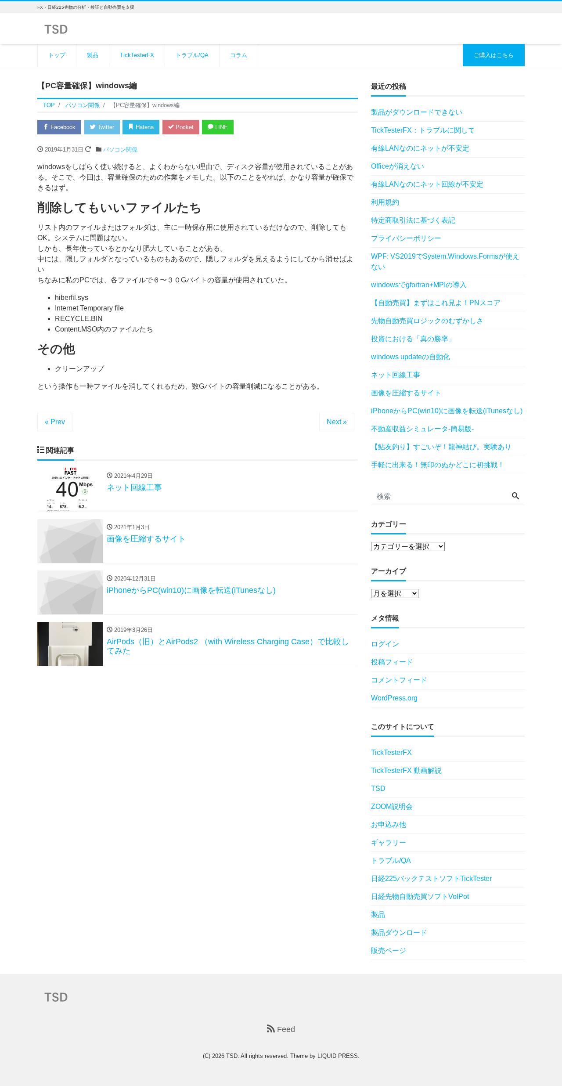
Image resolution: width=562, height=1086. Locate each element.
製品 (92, 55)
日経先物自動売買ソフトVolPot (420, 896)
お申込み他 (388, 824)
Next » (337, 422)
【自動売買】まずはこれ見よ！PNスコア (436, 303)
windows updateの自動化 (410, 357)
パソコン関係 (120, 149)
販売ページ (388, 950)
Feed (285, 1029)
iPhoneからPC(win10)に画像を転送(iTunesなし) (446, 411)
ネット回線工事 (395, 375)
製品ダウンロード (399, 932)
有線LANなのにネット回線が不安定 (427, 184)
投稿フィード (392, 662)
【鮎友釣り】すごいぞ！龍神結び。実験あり (441, 447)
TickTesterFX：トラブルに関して (423, 130)
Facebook (62, 127)
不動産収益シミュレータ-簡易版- (422, 429)
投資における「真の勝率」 (413, 339)
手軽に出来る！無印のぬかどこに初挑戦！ (437, 465)
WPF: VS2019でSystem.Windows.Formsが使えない (445, 262)
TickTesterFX (137, 55)
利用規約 (385, 202)
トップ (56, 55)
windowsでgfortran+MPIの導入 (419, 285)
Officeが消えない (397, 166)
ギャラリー (388, 842)
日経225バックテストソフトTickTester (431, 878)
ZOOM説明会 (392, 806)
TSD (378, 788)
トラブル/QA (192, 55)
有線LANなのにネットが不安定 (420, 148)
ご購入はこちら (494, 55)
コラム (238, 55)
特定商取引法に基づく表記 (413, 220)
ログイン (385, 644)
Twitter (105, 127)
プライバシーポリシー (406, 238)
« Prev (55, 422)
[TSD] (56, 28)
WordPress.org (394, 698)
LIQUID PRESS (337, 1056)
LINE (220, 127)
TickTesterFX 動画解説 (406, 770)
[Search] (515, 497)
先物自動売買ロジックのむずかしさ (427, 321)
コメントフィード (399, 680)
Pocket (184, 127)
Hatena (144, 127)
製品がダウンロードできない (416, 112)
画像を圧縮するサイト (406, 393)
